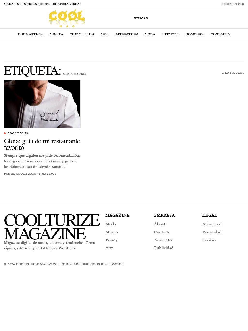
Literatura (127, 34)
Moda (150, 34)
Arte (105, 34)
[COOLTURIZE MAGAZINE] (67, 18)
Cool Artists (30, 34)
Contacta (220, 34)
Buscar (141, 18)
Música (56, 34)
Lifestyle (170, 34)
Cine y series (82, 34)
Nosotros (195, 34)
